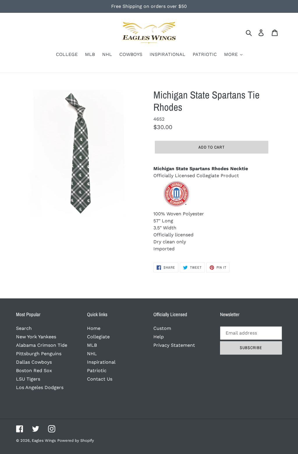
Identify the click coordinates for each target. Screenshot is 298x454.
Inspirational (101, 362)
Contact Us (99, 379)
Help (158, 336)
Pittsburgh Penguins (38, 353)
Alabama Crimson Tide (41, 345)
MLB (92, 345)
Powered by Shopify (75, 440)
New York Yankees (36, 336)
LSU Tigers (28, 379)
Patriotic (97, 370)
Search (24, 328)
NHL (92, 353)
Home (93, 328)
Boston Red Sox (34, 370)
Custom (162, 328)
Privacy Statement (174, 345)
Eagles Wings (44, 440)
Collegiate (98, 336)
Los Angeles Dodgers (39, 387)
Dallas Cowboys (34, 362)
